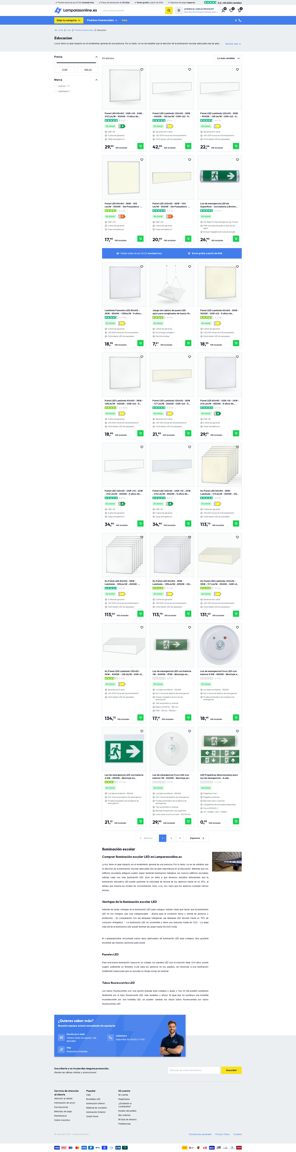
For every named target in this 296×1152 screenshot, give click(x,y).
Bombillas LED (93, 1099)
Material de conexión (96, 1107)
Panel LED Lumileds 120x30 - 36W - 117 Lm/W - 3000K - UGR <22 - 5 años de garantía (171, 402)
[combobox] (133, 10)
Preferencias (124, 1123)
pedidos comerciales (84, 30)
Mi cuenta (123, 1094)
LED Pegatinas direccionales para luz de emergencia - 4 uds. (219, 776)
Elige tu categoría (67, 20)
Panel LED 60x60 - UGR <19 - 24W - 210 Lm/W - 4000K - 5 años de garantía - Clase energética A (124, 115)
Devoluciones (61, 1107)
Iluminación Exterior (96, 1112)
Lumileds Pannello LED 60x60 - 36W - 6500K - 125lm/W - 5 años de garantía (123, 312)
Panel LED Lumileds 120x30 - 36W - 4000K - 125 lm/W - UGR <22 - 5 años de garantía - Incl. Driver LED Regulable (171, 115)
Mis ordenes (124, 1115)
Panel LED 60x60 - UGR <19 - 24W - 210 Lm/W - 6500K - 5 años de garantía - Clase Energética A (219, 402)
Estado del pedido (127, 1110)
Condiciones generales (200, 1134)
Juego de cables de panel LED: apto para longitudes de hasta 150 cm (171, 312)
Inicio (69, 30)
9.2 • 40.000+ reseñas (230, 2)
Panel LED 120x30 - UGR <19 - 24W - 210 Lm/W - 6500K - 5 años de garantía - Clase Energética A (171, 492)
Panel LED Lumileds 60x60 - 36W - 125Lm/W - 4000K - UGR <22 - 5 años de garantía (124, 402)
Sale (124, 20)
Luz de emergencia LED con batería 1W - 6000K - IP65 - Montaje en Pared (171, 673)
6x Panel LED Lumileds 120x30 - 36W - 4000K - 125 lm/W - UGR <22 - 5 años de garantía (124, 673)
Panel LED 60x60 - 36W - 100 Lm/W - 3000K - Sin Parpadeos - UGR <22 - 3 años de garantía (123, 205)
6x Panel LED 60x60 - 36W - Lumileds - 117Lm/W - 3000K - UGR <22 (219, 492)
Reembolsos (60, 1115)
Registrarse (124, 1099)
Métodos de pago (63, 1111)
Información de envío (64, 1102)
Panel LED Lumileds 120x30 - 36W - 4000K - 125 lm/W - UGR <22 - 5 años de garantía (219, 115)
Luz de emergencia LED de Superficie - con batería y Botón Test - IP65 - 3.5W (218, 205)
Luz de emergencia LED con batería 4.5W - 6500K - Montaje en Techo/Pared (124, 777)
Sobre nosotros (62, 1120)
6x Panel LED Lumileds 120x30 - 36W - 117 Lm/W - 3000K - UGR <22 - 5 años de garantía (219, 583)
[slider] (55, 63)
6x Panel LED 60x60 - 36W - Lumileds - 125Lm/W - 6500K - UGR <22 (171, 583)
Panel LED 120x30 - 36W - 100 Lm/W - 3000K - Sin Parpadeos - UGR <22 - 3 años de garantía (170, 205)
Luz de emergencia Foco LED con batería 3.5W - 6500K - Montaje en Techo (219, 673)
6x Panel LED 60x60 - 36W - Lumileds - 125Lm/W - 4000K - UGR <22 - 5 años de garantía (121, 583)
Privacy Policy (222, 1134)
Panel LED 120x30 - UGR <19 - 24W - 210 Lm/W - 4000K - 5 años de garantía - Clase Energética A (124, 492)
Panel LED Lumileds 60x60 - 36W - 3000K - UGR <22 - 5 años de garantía (219, 312)
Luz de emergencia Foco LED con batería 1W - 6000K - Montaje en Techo (170, 777)
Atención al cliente (63, 1098)
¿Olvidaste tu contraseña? (125, 1105)
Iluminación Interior (95, 1103)
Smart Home (92, 1116)
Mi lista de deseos (127, 1119)
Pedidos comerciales (100, 20)
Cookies (237, 1134)
